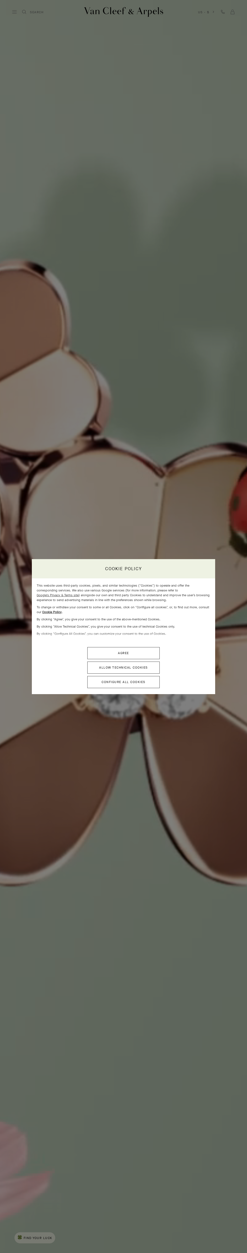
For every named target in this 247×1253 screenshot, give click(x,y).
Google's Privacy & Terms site (58, 595)
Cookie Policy (52, 612)
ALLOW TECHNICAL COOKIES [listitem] (123, 667)
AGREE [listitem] (123, 653)
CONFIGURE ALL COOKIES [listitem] (123, 682)
